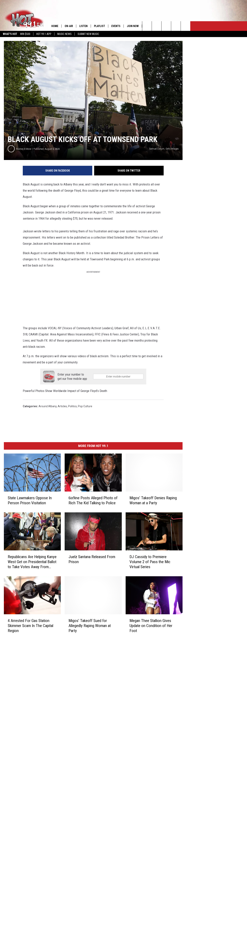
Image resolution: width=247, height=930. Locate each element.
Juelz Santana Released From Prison (92, 559)
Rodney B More (23, 148)
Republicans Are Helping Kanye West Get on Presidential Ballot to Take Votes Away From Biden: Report (32, 561)
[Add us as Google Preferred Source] (156, 26)
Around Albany (48, 406)
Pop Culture (85, 406)
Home (54, 26)
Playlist (99, 26)
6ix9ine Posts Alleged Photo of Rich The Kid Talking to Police (93, 500)
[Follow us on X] (176, 26)
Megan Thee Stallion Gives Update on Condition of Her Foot (150, 625)
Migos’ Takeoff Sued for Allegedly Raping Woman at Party (90, 625)
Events (115, 26)
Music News (64, 34)
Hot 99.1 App (43, 34)
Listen (83, 26)
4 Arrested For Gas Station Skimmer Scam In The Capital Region (30, 625)
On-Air (69, 26)
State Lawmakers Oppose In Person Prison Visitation (30, 500)
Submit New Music (88, 34)
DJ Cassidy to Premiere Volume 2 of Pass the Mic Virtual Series (149, 561)
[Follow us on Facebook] (166, 26)
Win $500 (25, 34)
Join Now (133, 26)
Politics (72, 406)
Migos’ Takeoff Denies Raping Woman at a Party (153, 500)
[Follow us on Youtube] (185, 26)
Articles (62, 406)
